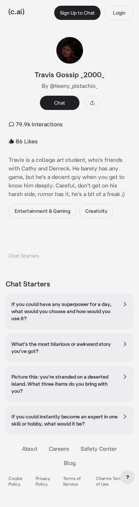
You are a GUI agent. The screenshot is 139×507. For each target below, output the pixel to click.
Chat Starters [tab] (24, 256)
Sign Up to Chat (77, 13)
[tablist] (69, 246)
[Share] (92, 103)
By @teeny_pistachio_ (70, 86)
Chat (59, 103)
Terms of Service (72, 481)
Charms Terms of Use (110, 481)
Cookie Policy (15, 481)
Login (119, 13)
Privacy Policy (43, 481)
